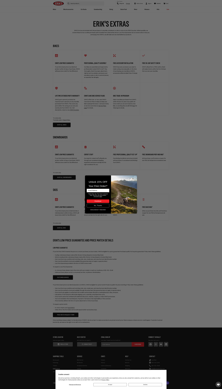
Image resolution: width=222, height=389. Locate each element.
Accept (110, 384)
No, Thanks (98, 205)
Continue (98, 201)
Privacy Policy (105, 380)
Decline (145, 384)
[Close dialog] (135, 177)
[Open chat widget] (218, 384)
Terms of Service (94, 209)
